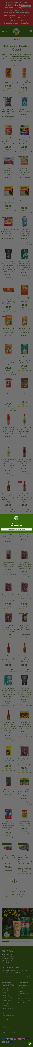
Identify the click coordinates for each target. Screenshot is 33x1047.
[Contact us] (30, 1044)
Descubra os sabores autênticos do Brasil (16, 529)
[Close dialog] (32, 514)
